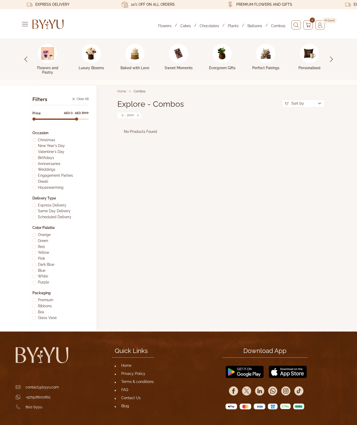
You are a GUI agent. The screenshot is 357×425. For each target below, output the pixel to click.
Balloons (254, 26)
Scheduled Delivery (54, 217)
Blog (125, 406)
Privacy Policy (133, 373)
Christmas (46, 140)
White (43, 276)
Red (41, 247)
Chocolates (209, 26)
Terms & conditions (137, 382)
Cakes (185, 26)
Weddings (46, 169)
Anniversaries (49, 164)
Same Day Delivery (54, 211)
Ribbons (45, 306)
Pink (41, 258)
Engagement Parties (55, 175)
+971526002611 (38, 397)
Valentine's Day (51, 152)
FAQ (124, 390)
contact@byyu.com (42, 387)
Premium (45, 300)
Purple (43, 282)
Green (43, 241)
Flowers (164, 26)
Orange (44, 235)
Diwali (43, 181)
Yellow (43, 252)
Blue (41, 270)
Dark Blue (46, 264)
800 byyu (34, 407)
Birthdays (46, 158)
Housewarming (51, 187)
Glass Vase (47, 318)
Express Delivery (52, 205)
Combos (278, 26)
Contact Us (131, 398)
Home (121, 91)
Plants (233, 26)
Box (41, 312)
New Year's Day (51, 146)
